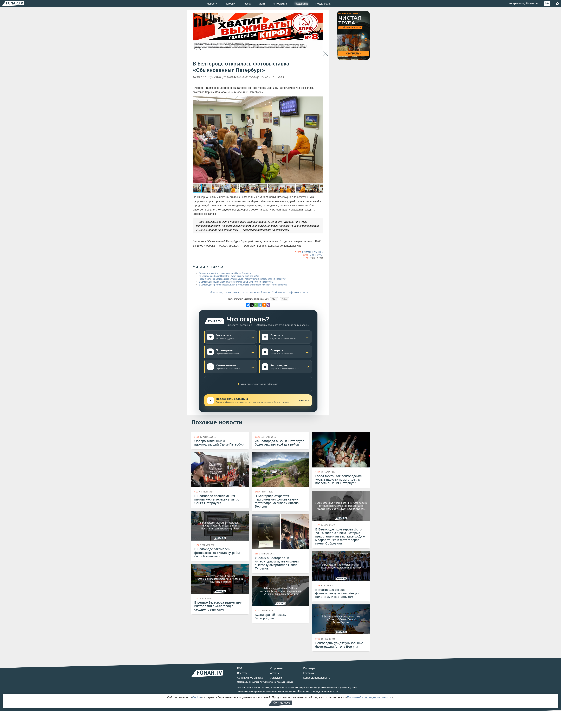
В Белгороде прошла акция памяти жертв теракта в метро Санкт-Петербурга (236, 282)
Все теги (242, 673)
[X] (252, 305)
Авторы (274, 673)
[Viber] (268, 305)
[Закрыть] (325, 53)
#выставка (232, 292)
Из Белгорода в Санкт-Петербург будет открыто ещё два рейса (229, 276)
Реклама (308, 673)
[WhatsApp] (256, 305)
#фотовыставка (298, 292)
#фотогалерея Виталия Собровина (263, 292)
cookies (263, 687)
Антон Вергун (316, 255)
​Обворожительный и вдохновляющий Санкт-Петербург (225, 273)
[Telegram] (260, 305)
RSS (240, 668)
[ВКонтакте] (248, 305)
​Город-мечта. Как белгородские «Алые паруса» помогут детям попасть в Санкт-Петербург (242, 279)
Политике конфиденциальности (317, 691)
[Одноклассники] (264, 305)
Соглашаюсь (281, 702)
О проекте (276, 668)
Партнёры (309, 668)
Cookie (196, 697)
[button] (320, 99)
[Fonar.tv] (13, 3)
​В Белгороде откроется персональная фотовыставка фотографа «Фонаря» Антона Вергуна (243, 284)
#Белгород (216, 292)
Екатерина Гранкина (312, 252)
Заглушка (276, 677)
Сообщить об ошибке (250, 677)
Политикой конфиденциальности (369, 697)
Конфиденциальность (316, 677)
